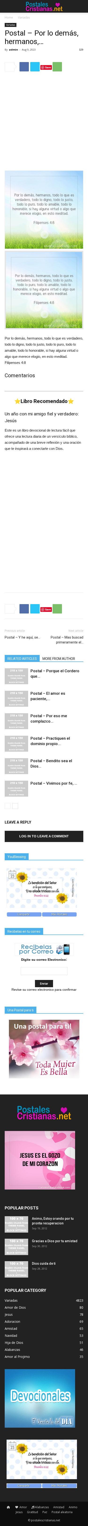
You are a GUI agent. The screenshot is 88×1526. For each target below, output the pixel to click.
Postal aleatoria (62, 1512)
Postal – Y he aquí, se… (22, 637)
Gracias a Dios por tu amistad (54, 1241)
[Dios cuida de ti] (16, 1269)
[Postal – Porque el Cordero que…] (16, 676)
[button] (81, 6)
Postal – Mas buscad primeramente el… (67, 639)
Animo (73, 1507)
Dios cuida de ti (44, 1263)
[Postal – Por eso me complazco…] (16, 721)
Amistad (58, 1507)
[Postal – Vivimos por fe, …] (16, 789)
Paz (44, 1512)
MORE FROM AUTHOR (58, 659)
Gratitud (32, 1512)
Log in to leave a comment (44, 836)
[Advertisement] (44, 122)
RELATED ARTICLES (22, 659)
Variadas (24, 17)
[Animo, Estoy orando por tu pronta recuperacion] (16, 1224)
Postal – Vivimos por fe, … (54, 783)
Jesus (19, 1512)
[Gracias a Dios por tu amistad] (16, 1247)
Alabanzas (42, 1507)
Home (9, 17)
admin (13, 49)
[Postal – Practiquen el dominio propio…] (16, 744)
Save (48, 67)
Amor (23, 1507)
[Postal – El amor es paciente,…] (16, 699)
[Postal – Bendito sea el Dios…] (16, 766)
